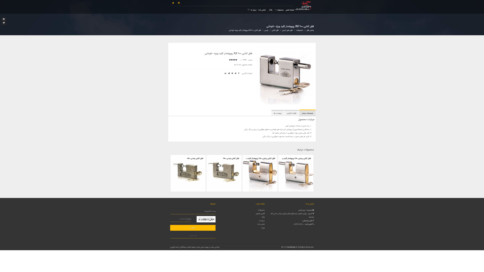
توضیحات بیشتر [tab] (307, 113)
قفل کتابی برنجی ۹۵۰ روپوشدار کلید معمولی (258, 158)
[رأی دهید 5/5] (230, 60)
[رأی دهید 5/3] (233, 60)
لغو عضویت (193, 235)
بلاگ (270, 10)
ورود (263, 227)
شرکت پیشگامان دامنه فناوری (180, 247)
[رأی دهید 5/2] (235, 60)
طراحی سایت (214, 247)
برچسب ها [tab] (277, 113)
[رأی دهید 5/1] (236, 60)
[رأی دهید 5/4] (231, 60)
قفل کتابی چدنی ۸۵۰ (195, 158)
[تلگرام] (173, 3)
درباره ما (253, 10)
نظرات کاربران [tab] (291, 113)
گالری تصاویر (260, 213)
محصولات (280, 10)
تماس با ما (262, 10)
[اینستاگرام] (179, 3)
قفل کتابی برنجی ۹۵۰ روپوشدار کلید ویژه (295, 158)
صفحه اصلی (290, 10)
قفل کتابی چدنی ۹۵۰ (231, 158)
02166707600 (298, 224)
